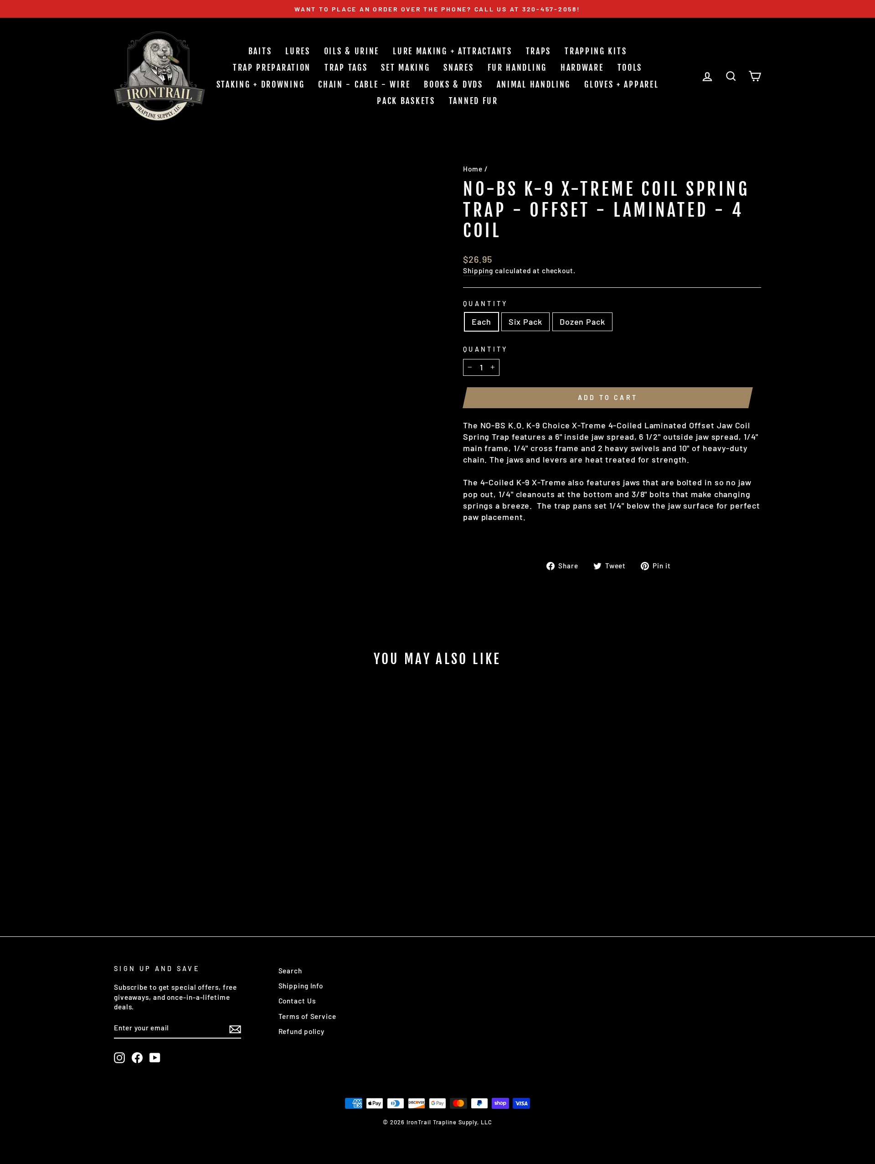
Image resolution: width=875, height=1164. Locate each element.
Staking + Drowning (260, 84)
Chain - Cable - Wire (364, 84)
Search (290, 971)
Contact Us (297, 1001)
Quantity (485, 303)
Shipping (478, 270)
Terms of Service (307, 1016)
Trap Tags (345, 67)
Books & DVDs (453, 84)
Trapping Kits (596, 51)
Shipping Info (301, 986)
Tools (630, 67)
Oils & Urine (351, 51)
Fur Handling (517, 67)
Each (481, 322)
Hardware (582, 67)
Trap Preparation (272, 67)
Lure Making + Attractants (452, 51)
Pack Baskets (406, 101)
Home (473, 169)
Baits (260, 51)
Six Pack (525, 322)
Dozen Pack (582, 322)
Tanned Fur (473, 101)
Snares (458, 67)
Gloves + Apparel (621, 84)
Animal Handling (534, 84)
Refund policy (301, 1031)
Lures (297, 51)
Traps (538, 51)
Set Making (405, 67)
